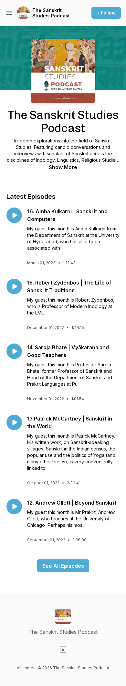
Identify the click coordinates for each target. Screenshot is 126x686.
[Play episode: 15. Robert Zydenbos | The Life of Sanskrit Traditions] (14, 286)
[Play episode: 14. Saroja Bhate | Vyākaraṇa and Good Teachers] (14, 351)
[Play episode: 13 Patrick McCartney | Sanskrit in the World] (14, 422)
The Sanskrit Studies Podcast (51, 13)
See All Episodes (63, 566)
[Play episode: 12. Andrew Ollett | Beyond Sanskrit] (14, 506)
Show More (63, 167)
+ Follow (106, 12)
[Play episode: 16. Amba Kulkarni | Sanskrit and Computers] (14, 215)
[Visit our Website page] (63, 649)
